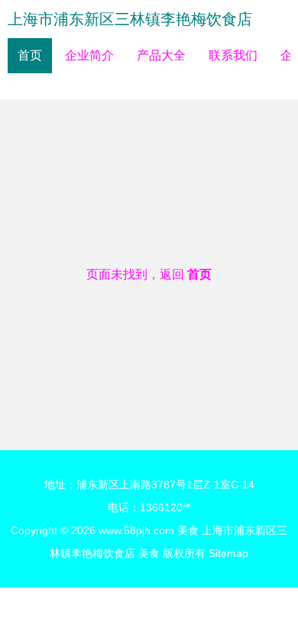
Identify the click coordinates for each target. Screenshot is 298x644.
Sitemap (228, 553)
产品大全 (161, 55)
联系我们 (233, 55)
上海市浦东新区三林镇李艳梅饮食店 (130, 19)
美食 (188, 530)
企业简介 (89, 55)
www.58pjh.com (136, 530)
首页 (30, 55)
